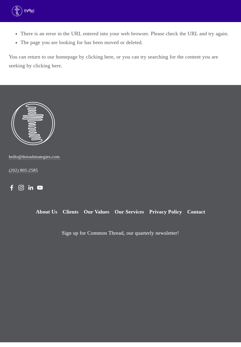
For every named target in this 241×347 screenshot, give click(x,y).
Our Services (129, 212)
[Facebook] (12, 188)
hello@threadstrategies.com (35, 156)
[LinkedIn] (31, 188)
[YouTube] (40, 188)
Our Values (96, 212)
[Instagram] (21, 188)
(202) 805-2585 (23, 170)
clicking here (99, 57)
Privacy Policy (165, 212)
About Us (46, 212)
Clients (70, 212)
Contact (196, 212)
